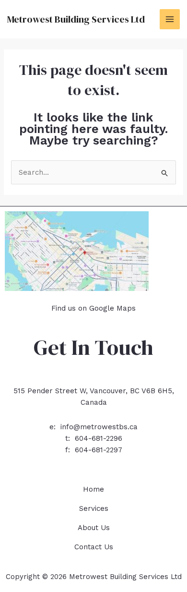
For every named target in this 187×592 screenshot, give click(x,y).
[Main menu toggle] (170, 19)
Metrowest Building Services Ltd (76, 19)
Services (93, 508)
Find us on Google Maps (93, 308)
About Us (94, 527)
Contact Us (93, 547)
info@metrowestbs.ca (99, 427)
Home (93, 489)
